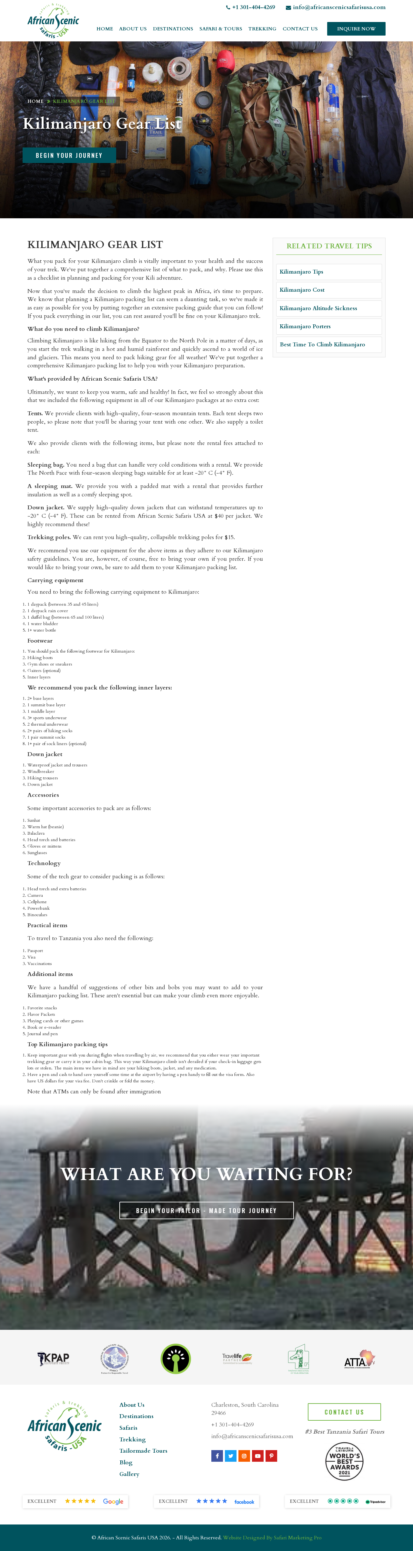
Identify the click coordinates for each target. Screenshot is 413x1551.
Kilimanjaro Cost (302, 290)
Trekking (262, 29)
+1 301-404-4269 (253, 7)
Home (104, 29)
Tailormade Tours (143, 1451)
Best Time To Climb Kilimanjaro (322, 344)
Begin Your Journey (69, 155)
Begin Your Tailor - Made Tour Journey (206, 1210)
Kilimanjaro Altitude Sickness (318, 308)
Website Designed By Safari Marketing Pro (272, 1537)
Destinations (173, 29)
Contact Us (300, 29)
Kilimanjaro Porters (305, 326)
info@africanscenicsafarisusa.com (339, 7)
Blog (126, 1463)
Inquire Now (356, 29)
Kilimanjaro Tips (301, 272)
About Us (133, 29)
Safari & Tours (220, 29)
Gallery (129, 1474)
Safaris (128, 1428)
